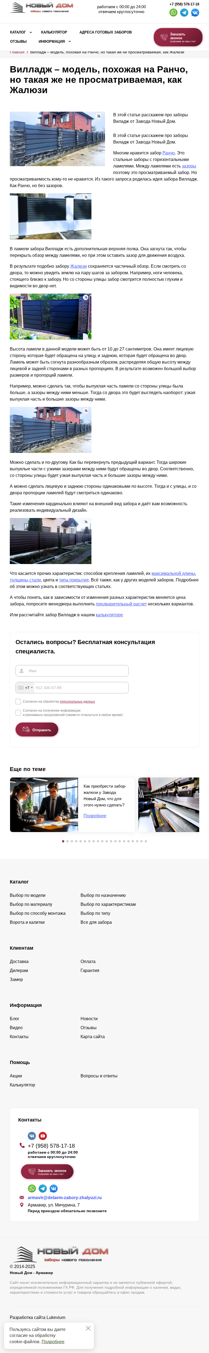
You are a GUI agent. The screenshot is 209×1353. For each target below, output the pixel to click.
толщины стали (25, 580)
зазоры (189, 166)
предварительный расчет (121, 604)
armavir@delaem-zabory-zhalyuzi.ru (65, 1197)
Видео (16, 1027)
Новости (89, 1018)
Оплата (88, 961)
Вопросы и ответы (99, 1076)
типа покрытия (74, 580)
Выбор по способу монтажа (38, 913)
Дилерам (19, 970)
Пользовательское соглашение (41, 1331)
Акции (16, 1076)
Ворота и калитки (27, 922)
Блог (14, 1018)
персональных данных (77, 701)
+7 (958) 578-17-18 (184, 4)
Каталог (18, 32)
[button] (63, 841)
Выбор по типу (95, 913)
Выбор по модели (27, 895)
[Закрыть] (88, 1328)
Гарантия (90, 970)
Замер (16, 979)
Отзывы (18, 42)
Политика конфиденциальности (42, 1325)
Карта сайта (93, 1036)
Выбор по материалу (31, 904)
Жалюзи (78, 266)
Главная (17, 52)
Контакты (19, 1036)
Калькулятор (54, 32)
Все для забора (96, 922)
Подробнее (53, 1341)
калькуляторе (109, 614)
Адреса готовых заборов (105, 32)
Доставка (19, 961)
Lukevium (56, 1317)
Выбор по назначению (103, 895)
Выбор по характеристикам (108, 904)
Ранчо (168, 153)
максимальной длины (173, 573)
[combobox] (25, 687)
